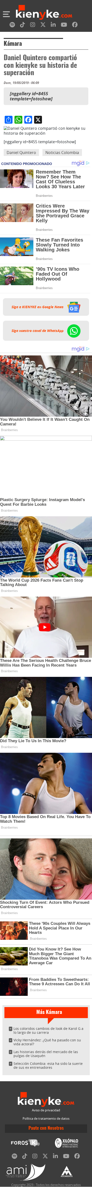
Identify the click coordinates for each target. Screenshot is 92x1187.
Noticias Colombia (62, 152)
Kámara (13, 44)
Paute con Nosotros (46, 1128)
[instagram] (32, 25)
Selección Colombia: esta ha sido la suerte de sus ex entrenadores (48, 1065)
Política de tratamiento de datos (46, 1118)
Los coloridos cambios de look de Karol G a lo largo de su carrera (48, 1030)
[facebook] (75, 25)
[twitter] (43, 25)
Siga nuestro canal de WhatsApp (38, 330)
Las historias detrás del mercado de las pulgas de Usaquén (45, 1053)
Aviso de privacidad (46, 1110)
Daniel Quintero (21, 152)
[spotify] (12, 25)
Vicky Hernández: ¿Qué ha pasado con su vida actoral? (47, 1042)
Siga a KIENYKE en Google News (38, 307)
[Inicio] (44, 13)
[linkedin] (53, 25)
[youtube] (64, 25)
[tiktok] (22, 25)
